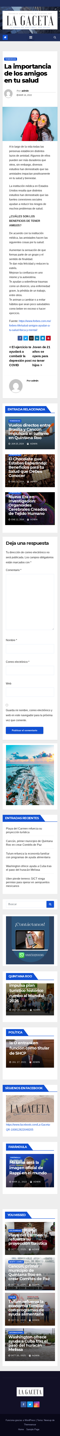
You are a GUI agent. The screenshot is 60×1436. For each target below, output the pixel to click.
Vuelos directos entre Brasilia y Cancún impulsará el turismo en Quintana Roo (29, 431)
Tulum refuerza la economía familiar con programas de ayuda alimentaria (26, 1308)
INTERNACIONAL (16, 1333)
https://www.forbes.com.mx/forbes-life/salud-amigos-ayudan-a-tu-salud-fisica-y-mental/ (30, 325)
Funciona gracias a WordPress (21, 1420)
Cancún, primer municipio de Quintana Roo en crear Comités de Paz (29, 1272)
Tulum (12, 1297)
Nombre (11, 640)
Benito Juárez (16, 1262)
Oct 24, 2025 (41, 1005)
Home (21, 1429)
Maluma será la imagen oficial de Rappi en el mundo (19, 1167)
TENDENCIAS (10, 59)
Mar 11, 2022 (11, 1182)
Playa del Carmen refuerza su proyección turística (27, 1239)
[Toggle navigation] (30, 37)
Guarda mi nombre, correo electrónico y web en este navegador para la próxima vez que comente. (29, 715)
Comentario (13, 570)
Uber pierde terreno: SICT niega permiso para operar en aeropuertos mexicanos (28, 882)
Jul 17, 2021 (11, 1062)
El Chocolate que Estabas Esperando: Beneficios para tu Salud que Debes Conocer (27, 467)
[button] (55, 37)
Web (8, 683)
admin (25, 90)
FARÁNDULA (7, 1157)
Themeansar (30, 1424)
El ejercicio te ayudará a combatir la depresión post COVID (20, 356)
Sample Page (32, 1429)
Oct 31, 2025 (18, 1249)
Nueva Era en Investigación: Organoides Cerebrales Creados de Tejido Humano (27, 505)
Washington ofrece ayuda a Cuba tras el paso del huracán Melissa (28, 1343)
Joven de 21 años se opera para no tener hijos (41, 356)
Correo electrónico (17, 661)
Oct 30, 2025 (18, 1355)
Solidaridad (15, 1231)
